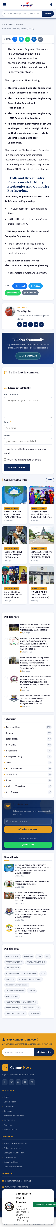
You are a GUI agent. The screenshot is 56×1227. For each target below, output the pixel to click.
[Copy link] (40, 39)
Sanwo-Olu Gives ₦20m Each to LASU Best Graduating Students (13, 596)
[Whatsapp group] (32, 1082)
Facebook (20, 286)
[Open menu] (5, 4)
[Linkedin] (36, 324)
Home (4, 24)
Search (48, 13)
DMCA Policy (9, 1120)
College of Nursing (14, 756)
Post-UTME (11, 744)
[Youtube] (25, 1082)
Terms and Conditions (14, 1115)
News (8, 780)
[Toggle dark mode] (51, 5)
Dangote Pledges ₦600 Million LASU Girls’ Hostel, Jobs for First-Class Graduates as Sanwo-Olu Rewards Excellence (41, 518)
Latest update (12, 738)
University (10, 733)
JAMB (8, 762)
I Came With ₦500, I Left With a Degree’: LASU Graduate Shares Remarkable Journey (13, 557)
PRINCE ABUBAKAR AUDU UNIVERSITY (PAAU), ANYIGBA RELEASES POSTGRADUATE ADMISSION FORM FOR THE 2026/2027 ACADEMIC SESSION (33, 869)
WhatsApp (14, 292)
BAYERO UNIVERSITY (31, 1007)
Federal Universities (13, 1166)
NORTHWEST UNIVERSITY (16, 1013)
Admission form (12, 996)
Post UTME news (12, 967)
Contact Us (9, 1106)
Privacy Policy (10, 1129)
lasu (47, 956)
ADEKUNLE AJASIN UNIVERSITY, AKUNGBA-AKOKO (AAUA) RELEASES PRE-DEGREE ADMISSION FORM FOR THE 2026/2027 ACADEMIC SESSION (32, 913)
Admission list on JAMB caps (30, 979)
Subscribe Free (29, 829)
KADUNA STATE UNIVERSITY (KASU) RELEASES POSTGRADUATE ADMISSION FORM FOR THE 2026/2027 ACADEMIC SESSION (31, 897)
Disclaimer (8, 1111)
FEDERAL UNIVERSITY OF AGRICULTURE (21, 1002)
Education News (16, 24)
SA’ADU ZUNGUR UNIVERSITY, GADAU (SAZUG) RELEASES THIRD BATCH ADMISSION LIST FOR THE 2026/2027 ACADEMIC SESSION (30, 929)
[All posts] (41, 324)
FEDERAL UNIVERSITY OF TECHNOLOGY (21, 973)
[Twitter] (21, 39)
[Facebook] (14, 39)
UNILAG (32, 990)
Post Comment (19, 467)
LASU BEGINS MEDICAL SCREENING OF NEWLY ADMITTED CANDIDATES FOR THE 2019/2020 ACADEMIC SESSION (35, 627)
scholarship (28, 956)
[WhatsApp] (27, 39)
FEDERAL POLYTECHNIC (36, 962)
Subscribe (45, 1052)
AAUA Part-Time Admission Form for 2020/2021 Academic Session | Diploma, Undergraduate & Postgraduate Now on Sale (35, 700)
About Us (8, 1125)
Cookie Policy (10, 1101)
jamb (39, 956)
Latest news (35, 1013)
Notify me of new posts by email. (24, 459)
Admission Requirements (15, 1143)
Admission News (12, 956)
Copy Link (31, 292)
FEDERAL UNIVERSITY (14, 962)
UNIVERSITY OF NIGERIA (15, 990)
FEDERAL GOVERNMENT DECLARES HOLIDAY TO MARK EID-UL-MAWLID (32, 883)
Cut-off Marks (12, 792)
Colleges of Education (15, 786)
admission (10, 979)
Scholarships (11, 774)
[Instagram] (30, 324)
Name (7, 422)
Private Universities (14, 768)
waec (43, 973)
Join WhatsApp (29, 355)
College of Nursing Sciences (16, 985)
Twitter (37, 286)
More (50, 480)
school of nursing (12, 1007)
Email (7, 435)
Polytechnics (11, 750)
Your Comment (11, 394)
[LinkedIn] (34, 39)
